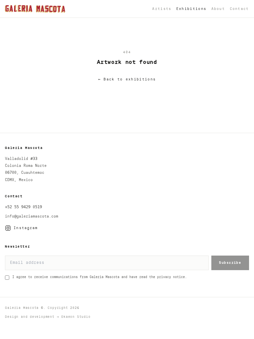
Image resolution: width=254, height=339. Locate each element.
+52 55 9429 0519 (23, 207)
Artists (161, 9)
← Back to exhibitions (127, 79)
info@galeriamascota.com (31, 216)
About (218, 9)
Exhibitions (191, 9)
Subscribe (230, 263)
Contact (239, 9)
